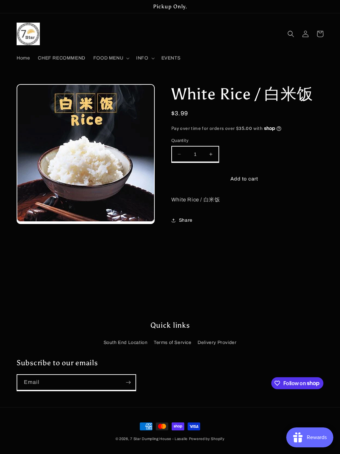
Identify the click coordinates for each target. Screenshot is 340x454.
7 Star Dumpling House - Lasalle (159, 439)
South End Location (126, 342)
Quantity (180, 140)
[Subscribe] (128, 382)
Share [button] (186, 220)
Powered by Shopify (207, 439)
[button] (110, 58)
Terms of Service (173, 342)
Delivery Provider (217, 342)
